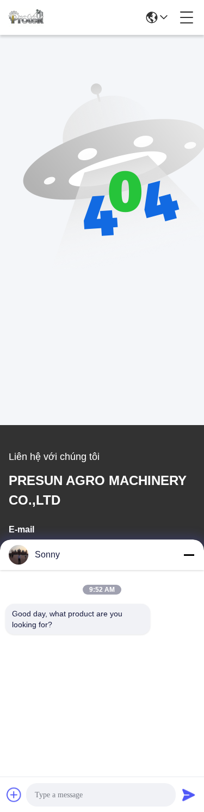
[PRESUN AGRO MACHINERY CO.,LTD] (26, 17)
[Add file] (14, 795)
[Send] (188, 795)
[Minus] (188, 554)
